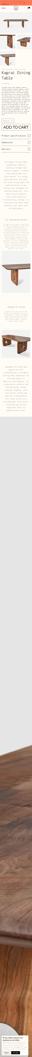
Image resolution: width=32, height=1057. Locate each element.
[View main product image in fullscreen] (16, 22)
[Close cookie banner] (27, 1037)
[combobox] (8, 121)
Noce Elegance (9, 69)
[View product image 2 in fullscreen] (7, 41)
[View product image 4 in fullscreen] (7, 58)
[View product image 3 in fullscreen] (24, 41)
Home (3, 69)
